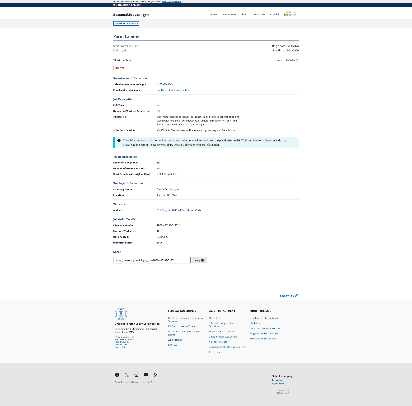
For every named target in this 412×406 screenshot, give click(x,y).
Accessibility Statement (263, 338)
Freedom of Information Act (265, 318)
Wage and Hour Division (221, 331)
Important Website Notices (265, 328)
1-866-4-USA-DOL (122, 342)
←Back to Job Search (126, 23)
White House (175, 339)
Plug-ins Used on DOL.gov (264, 333)
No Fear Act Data (218, 341)
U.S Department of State (181, 326)
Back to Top (287, 295)
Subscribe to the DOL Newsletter (227, 346)
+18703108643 (165, 84)
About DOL (215, 318)
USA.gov (172, 345)
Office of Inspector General (223, 336)
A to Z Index (215, 352)
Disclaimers (256, 323)
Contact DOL (120, 347)
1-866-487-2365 (121, 344)
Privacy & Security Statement (126, 382)
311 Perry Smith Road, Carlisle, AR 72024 (179, 210)
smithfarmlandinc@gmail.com (174, 90)
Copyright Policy (148, 382)
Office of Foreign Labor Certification (221, 324)
